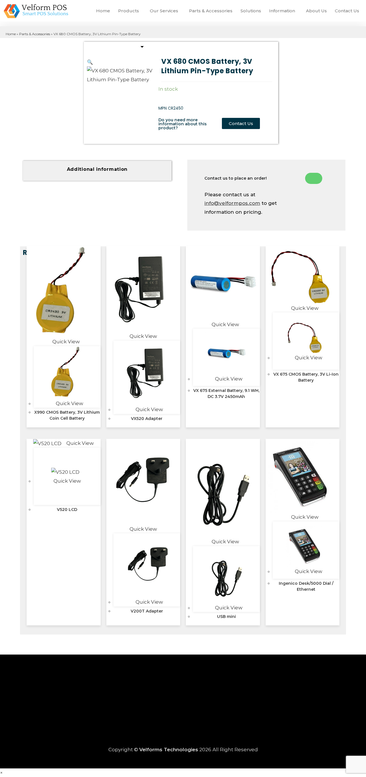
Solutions (250, 10)
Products (128, 10)
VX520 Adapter (146, 418)
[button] (130, 10)
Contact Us (347, 10)
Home (103, 10)
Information (282, 10)
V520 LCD (67, 509)
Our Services (164, 10)
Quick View (65, 341)
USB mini (226, 616)
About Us (316, 10)
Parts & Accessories (210, 10)
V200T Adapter (147, 611)
